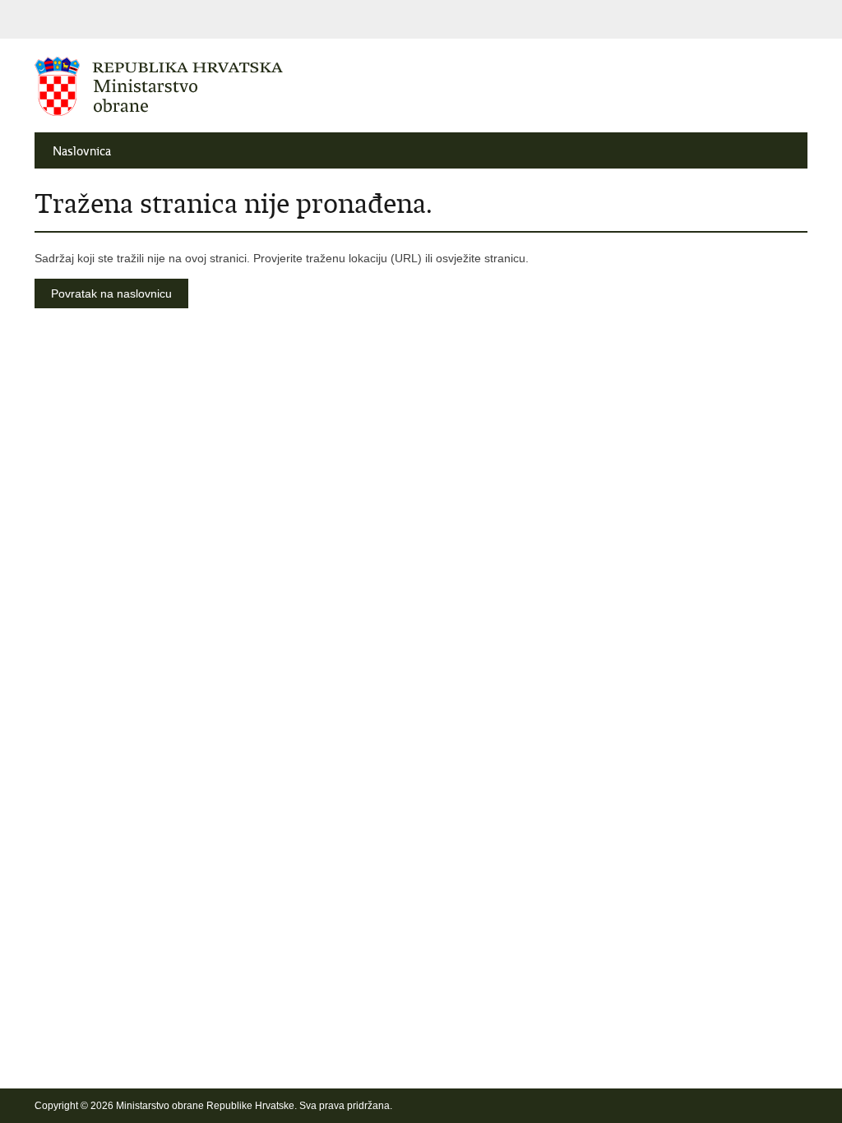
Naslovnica (82, 151)
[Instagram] (773, 1105)
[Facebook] (668, 1105)
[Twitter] (694, 1105)
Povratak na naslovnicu (111, 293)
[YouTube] (721, 1105)
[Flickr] (747, 1105)
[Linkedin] (800, 1105)
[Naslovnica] (228, 86)
